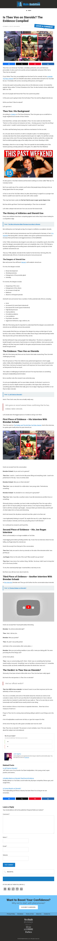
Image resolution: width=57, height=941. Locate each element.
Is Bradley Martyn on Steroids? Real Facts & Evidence (18, 778)
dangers (23, 262)
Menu (29, 10)
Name (5, 837)
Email (5, 846)
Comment (6, 814)
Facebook (26, 757)
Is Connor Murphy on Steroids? (12, 788)
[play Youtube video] (28, 445)
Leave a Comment (44, 26)
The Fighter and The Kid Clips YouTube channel (27, 425)
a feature (13, 114)
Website (5, 855)
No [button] (7, 746)
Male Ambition (28, 4)
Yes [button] (8, 741)
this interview (8, 582)
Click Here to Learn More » (28, 907)
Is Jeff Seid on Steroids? (10, 768)
